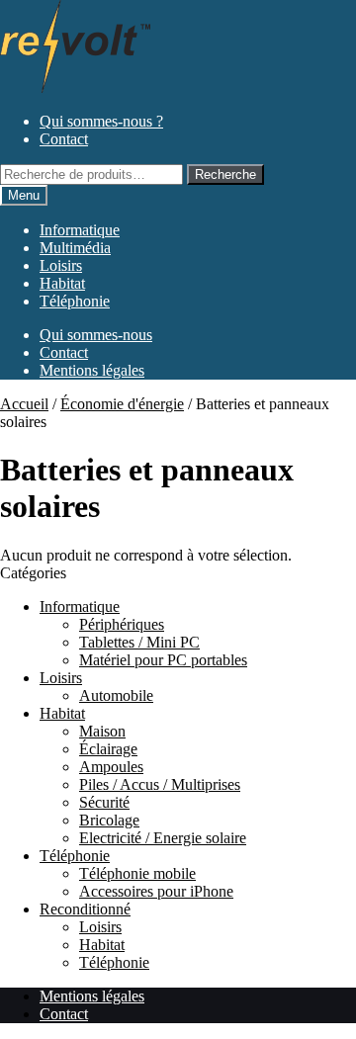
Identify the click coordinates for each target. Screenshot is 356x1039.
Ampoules (111, 766)
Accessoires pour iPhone (156, 891)
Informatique (80, 229)
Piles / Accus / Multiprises (159, 784)
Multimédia (75, 247)
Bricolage (109, 820)
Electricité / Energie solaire (162, 837)
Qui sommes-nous (96, 334)
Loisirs (61, 265)
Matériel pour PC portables (163, 659)
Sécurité (104, 802)
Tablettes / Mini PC (139, 642)
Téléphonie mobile (137, 873)
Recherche (225, 174)
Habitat (62, 283)
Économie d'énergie (122, 403)
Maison (102, 731)
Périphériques (121, 624)
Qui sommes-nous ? (101, 121)
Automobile (116, 695)
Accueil (24, 403)
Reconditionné (85, 909)
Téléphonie (75, 301)
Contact (64, 138)
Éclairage (108, 748)
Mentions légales (92, 370)
